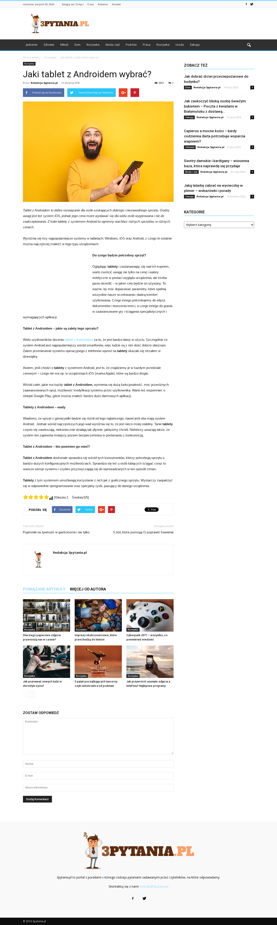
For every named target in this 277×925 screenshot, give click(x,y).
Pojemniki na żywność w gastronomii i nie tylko (56, 532)
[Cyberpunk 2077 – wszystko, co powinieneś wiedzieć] (150, 615)
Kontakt (116, 4)
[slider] (36, 497)
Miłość (64, 45)
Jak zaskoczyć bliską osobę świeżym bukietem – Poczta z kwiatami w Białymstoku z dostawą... (215, 106)
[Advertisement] (175, 23)
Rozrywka (93, 45)
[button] (249, 45)
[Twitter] (251, 3)
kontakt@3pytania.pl (154, 886)
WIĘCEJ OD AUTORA (88, 589)
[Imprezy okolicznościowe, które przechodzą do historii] (98, 615)
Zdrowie (48, 45)
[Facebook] (246, 3)
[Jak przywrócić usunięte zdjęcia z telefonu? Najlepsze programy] (150, 661)
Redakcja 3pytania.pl (44, 82)
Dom (77, 45)
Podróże (131, 45)
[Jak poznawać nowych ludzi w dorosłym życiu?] (46, 661)
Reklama (103, 4)
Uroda (180, 45)
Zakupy (195, 45)
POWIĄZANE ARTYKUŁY (44, 589)
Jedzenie (31, 45)
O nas (90, 4)
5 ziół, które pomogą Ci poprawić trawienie (143, 532)
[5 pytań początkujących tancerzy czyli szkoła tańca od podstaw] (98, 661)
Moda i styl (113, 45)
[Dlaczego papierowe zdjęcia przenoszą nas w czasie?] (46, 615)
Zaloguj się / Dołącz (73, 4)
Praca (146, 45)
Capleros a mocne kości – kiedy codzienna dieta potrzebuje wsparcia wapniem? (214, 136)
